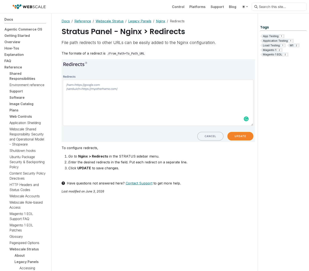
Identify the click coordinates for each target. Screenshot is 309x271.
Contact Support (139, 183)
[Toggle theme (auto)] (245, 7)
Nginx (160, 21)
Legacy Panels (139, 21)
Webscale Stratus (110, 21)
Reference (82, 21)
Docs (66, 21)
